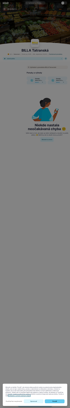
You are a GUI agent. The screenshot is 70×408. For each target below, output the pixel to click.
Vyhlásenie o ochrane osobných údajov (19, 395)
